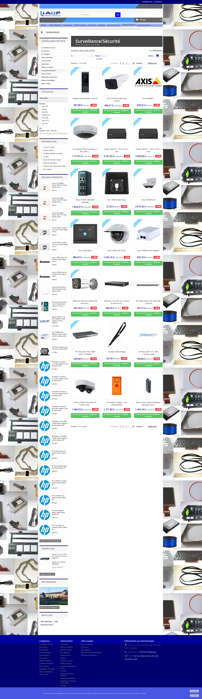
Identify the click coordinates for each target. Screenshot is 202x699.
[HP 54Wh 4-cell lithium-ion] (44, 366)
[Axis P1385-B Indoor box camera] (117, 82)
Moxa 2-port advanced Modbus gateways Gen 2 (148, 403)
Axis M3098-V (148, 98)
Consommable (67, 25)
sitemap (63, 685)
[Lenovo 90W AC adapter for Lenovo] (44, 232)
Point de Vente (46, 74)
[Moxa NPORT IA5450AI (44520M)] (85, 183)
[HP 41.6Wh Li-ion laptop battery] (44, 485)
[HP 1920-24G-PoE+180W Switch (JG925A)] (85, 335)
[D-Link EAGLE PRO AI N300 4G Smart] (44, 291)
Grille (157, 57)
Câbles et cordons (80, 25)
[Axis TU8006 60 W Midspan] (44, 336)
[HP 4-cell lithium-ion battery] (44, 500)
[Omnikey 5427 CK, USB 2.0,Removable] (148, 335)
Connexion (157, 2)
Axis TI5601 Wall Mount (116, 200)
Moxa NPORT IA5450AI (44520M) (85, 201)
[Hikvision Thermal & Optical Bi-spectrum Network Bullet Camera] (85, 284)
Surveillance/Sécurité (128, 25)
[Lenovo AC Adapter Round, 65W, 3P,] (44, 187)
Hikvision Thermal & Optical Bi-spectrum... (85, 302)
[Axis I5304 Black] (85, 234)
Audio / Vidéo (45, 83)
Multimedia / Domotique (49, 77)
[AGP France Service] (58, 13)
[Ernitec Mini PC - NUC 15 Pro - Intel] (117, 132)
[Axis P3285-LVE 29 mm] (117, 234)
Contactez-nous (147, 2)
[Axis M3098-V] (148, 82)
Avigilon (46, 115)
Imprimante (45, 64)
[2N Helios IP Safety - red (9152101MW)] (117, 385)
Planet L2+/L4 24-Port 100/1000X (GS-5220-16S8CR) (59, 556)
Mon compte (87, 641)
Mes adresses (86, 650)
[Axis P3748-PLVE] (148, 183)
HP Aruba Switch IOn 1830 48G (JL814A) (148, 302)
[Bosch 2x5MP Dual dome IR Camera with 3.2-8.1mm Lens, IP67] (85, 385)
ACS (45, 106)
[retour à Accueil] (42, 32)
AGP (44, 109)
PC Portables (45, 54)
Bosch (45, 120)
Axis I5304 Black (85, 251)
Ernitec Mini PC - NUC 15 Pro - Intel (116, 150)
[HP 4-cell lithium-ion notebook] (44, 530)
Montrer (97, 56)
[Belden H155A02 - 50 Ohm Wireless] (44, 321)
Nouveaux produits (52, 177)
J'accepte (194, 691)
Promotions (48, 548)
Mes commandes (87, 644)
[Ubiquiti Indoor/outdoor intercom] (85, 82)
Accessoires (92, 25)
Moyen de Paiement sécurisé (52, 160)
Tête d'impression (46, 621)
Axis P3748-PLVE (148, 200)
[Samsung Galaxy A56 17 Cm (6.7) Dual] (44, 306)
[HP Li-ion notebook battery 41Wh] (44, 515)
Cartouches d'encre (47, 625)
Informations (49, 141)
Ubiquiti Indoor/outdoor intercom (85, 98)
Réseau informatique (113, 25)
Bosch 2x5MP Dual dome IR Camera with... (85, 403)
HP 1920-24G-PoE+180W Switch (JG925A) (85, 353)
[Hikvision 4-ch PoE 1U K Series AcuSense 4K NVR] (117, 284)
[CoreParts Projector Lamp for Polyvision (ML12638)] (44, 351)
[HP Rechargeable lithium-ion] (44, 470)
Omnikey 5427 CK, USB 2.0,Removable (148, 353)
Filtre (56, 621)
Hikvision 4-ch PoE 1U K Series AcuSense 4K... (116, 302)
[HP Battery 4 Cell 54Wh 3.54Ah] (44, 426)
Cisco (44, 123)
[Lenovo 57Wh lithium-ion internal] (44, 262)
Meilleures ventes (66, 650)
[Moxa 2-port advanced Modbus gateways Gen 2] (148, 385)
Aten (45, 112)
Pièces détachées (55, 25)
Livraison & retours (49, 147)
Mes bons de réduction (89, 655)
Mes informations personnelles (92, 652)
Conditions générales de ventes (52, 153)
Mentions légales (48, 150)
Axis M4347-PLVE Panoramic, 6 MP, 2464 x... (85, 150)
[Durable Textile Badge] (117, 335)
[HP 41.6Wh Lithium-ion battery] (44, 455)
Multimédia (101, 25)
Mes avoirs (85, 647)
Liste (161, 57)
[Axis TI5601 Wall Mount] (117, 183)
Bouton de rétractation (50, 163)
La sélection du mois (144, 25)
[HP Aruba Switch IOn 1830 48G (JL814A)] (148, 284)
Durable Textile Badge (116, 352)
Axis (45, 118)
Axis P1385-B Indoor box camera (117, 99)
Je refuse (194, 696)
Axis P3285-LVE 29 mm (116, 251)
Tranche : (42, 131)
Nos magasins (47, 169)
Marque (43, 25)
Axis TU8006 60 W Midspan (148, 251)
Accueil (62, 658)
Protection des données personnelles (54, 166)
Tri (72, 56)
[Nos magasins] (53, 596)
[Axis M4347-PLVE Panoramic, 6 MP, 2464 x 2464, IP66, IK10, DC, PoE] (85, 132)
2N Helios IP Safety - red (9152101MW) (117, 403)
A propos (46, 156)
